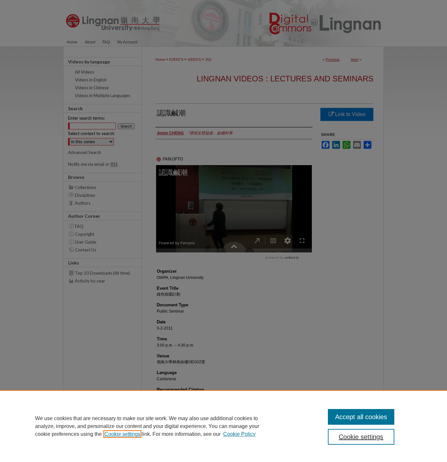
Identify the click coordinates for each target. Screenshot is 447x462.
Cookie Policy (239, 434)
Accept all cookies (361, 416)
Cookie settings (122, 434)
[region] (223, 426)
